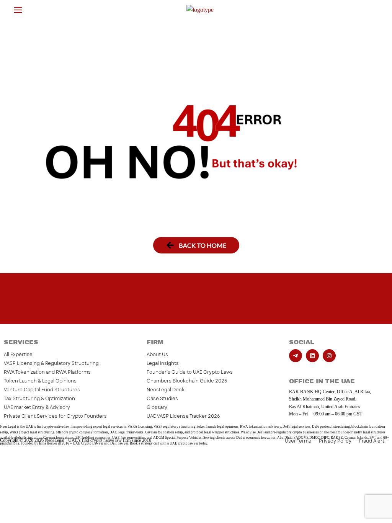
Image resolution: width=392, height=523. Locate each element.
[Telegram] (295, 355)
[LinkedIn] (312, 355)
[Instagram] (329, 355)
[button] (196, 245)
